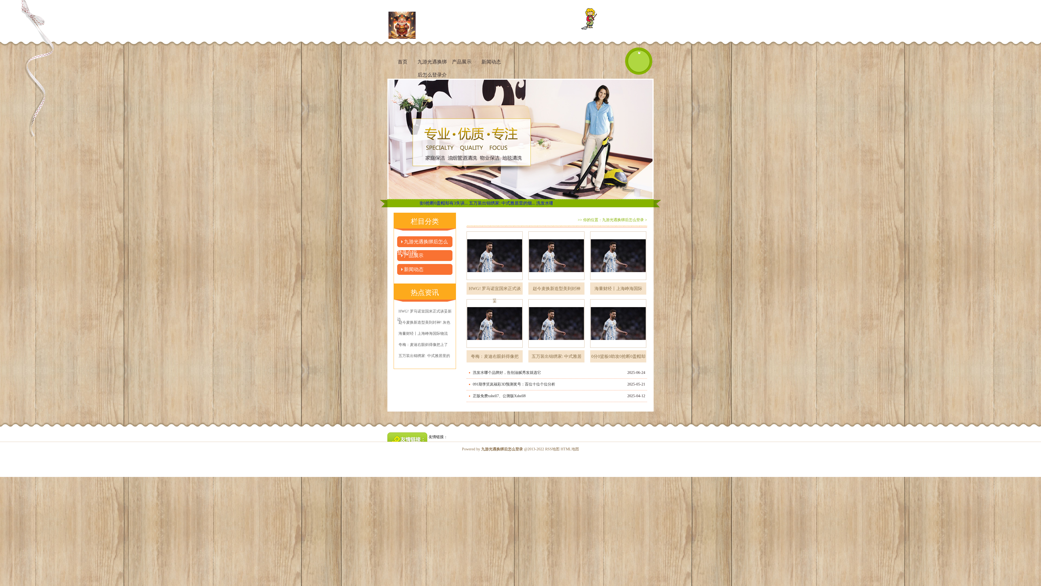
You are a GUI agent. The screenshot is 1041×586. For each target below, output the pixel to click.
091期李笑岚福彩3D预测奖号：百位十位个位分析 (514, 384)
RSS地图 (552, 449)
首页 (402, 62)
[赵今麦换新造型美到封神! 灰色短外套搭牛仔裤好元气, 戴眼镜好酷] (556, 255)
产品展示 (461, 62)
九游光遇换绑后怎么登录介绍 (432, 64)
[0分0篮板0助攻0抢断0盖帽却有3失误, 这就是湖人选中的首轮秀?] (618, 323)
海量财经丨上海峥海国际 (618, 288)
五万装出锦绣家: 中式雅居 (556, 356)
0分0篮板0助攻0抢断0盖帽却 (618, 356)
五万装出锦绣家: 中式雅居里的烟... (440, 203)
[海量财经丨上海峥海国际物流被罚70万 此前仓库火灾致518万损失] (618, 255)
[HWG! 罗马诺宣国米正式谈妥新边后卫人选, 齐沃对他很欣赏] (495, 255)
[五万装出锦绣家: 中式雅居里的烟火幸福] (556, 323)
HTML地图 (570, 449)
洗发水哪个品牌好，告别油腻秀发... (508, 203)
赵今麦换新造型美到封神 (556, 288)
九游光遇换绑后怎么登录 (623, 220)
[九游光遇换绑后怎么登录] (402, 26)
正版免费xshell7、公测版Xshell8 (499, 396)
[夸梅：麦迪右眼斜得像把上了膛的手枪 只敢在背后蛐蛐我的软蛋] (495, 323)
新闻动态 (491, 62)
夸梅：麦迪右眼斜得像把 (495, 356)
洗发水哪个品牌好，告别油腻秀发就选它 (507, 373)
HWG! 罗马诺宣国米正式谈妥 (495, 290)
